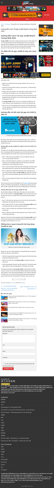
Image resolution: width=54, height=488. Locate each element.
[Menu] (2, 2)
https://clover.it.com (29, 389)
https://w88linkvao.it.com (27, 486)
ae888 (24, 385)
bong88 (21, 385)
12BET (2, 430)
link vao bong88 (34, 387)
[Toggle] (52, 446)
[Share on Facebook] (15, 279)
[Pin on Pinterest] (22, 279)
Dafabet (3, 425)
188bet (9, 385)
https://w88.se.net (45, 478)
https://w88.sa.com (18, 477)
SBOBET (3, 402)
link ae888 (39, 391)
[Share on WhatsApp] (13, 279)
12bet (31, 385)
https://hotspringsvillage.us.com (34, 480)
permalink (23, 282)
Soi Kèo (3, 464)
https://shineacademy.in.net (8, 482)
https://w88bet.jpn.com (30, 391)
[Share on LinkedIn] (25, 279)
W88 (2, 417)
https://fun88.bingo (11, 478)
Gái (2, 467)
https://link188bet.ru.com (23, 478)
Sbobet (2, 449)
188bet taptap (42, 387)
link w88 (10, 389)
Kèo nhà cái (4, 462)
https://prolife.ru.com (19, 391)
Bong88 (3, 451)
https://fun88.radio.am (6, 475)
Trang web (5, 357)
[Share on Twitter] (18, 279)
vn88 (8, 387)
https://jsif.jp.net (20, 389)
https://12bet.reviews (35, 478)
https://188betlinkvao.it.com (12, 473)
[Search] (52, 2)
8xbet (2, 480)
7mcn (2, 404)
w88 (6, 385)
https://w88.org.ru (24, 473)
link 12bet (39, 475)
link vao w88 (38, 389)
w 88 (5, 387)
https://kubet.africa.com (7, 391)
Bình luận (5, 333)
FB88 (2, 427)
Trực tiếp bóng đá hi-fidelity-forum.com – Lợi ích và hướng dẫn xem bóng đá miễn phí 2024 (9, 288)
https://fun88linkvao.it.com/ (16, 387)
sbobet (12, 480)
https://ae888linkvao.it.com (30, 475)
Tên (4, 345)
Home (2, 24)
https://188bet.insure (29, 477)
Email (4, 351)
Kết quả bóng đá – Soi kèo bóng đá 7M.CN (11, 407)
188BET (3, 415)
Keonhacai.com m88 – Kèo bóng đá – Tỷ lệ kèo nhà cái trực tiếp (16, 440)
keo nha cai (45, 477)
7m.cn (2, 457)
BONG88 (3, 399)
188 (14, 389)
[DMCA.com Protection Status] (5, 384)
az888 (16, 480)
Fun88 (2, 422)
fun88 (12, 385)
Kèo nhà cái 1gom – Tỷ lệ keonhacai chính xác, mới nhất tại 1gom (16, 412)
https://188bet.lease (18, 475)
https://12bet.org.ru (34, 473)
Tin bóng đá (7, 24)
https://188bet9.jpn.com (7, 477)
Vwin (2, 420)
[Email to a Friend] (20, 279)
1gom (2, 446)
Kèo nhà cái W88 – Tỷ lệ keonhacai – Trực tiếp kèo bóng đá (15, 438)
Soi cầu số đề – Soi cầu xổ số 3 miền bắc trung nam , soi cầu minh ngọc (17, 409)
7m (5, 480)
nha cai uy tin (38, 477)
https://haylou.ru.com (6, 392)
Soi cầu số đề (4, 459)
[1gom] (27, 3)
